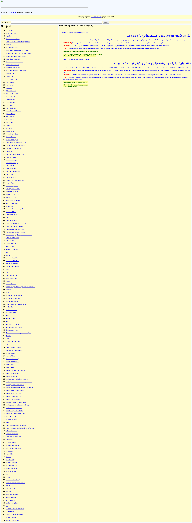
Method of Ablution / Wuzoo (14, 327)
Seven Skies (9, 454)
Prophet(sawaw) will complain (15, 385)
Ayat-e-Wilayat (10, 119)
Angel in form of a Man (12, 65)
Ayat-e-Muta (9, 105)
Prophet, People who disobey (14, 411)
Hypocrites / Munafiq (12, 243)
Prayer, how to (10, 367)
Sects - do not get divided (13, 448)
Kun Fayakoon (10, 307)
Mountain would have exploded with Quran (18, 333)
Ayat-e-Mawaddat (11, 96)
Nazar (7, 339)
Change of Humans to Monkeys (15, 145)
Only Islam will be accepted (14, 350)
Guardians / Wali (11, 212)
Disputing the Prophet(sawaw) (15, 180)
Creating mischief (11, 157)
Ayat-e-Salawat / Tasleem (13, 111)
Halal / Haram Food (11, 220)
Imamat (8, 255)
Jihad (7, 272)
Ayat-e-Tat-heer (10, 114)
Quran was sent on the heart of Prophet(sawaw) (20, 428)
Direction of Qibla (11, 177)
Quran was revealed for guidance (16, 425)
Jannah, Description (12, 264)
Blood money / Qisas (12, 140)
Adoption (8, 44)
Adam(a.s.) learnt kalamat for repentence (18, 42)
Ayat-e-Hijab (9, 76)
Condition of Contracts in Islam (15, 154)
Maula (7, 321)
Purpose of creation (11, 419)
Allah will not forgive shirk (13, 59)
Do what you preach (12, 186)
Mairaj (7, 315)
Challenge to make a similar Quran (16, 142)
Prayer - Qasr (10, 364)
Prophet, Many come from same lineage (18, 405)
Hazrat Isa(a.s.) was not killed (14, 226)
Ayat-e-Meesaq (10, 99)
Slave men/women (11, 465)
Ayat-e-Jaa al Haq (11, 91)
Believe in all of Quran (12, 134)
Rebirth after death (11, 431)
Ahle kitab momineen (12, 47)
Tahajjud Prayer (10, 488)
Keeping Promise (11, 284)
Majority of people (11, 318)
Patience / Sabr (10, 356)
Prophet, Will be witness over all (15, 413)
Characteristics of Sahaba (13, 148)
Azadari (8, 125)
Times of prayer (10, 500)
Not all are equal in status (13, 347)
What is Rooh (10, 511)
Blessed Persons (11, 137)
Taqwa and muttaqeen (12, 494)
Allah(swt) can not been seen (14, 62)
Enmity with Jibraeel (12, 191)
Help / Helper (10, 240)
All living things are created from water (17, 50)
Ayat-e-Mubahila (11, 102)
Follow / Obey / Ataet (12, 203)
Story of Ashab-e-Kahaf (12, 480)
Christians (9, 151)
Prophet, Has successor (13, 399)
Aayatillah (9, 36)
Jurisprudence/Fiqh (11, 278)
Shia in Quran (10, 460)
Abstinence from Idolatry (13, 39)
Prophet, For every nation (13, 396)
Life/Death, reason (11, 310)
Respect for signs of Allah (13, 437)
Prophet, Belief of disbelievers (15, 390)
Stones (8, 477)
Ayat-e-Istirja (9, 85)
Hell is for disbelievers (12, 238)
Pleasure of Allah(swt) (12, 359)
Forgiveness (9, 206)
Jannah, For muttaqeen (13, 266)
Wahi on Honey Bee (12, 503)
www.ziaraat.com (96, 17)
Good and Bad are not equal (14, 209)
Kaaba (8, 281)
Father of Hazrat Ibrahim (13, 200)
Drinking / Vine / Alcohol (13, 189)
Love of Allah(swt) (11, 313)
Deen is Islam (10, 174)
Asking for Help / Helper (13, 68)
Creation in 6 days (11, 160)
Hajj (7, 217)
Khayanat (8, 289)
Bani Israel (9, 128)
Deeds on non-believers (13, 171)
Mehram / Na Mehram (12, 324)
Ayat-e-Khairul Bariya (12, 93)
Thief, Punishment (11, 497)
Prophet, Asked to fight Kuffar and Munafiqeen (19, 388)
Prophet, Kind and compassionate (16, 402)
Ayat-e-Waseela (10, 117)
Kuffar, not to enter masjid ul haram (16, 304)
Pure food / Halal (11, 416)
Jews (7, 269)
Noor (7, 344)
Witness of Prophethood (13, 520)
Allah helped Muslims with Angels (16, 56)
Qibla (7, 422)
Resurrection (9, 439)
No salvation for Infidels (13, 341)
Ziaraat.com (13, 12)
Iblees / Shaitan (10, 246)
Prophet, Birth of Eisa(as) (13, 393)
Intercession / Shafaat (12, 261)
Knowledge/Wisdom (12, 301)
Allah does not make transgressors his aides (19, 53)
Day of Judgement (11, 168)
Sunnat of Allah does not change (15, 483)
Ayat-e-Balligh (10, 73)
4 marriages (9, 30)
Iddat (7, 252)
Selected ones (10, 451)
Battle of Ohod (10, 131)
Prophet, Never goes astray (14, 408)
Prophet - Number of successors (15, 370)
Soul (7, 474)
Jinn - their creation (11, 275)
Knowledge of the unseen (13, 298)
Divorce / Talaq (10, 183)
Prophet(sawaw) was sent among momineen (19, 382)
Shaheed (8, 457)
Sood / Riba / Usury (11, 471)
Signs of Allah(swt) (11, 462)
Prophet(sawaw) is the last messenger (17, 379)
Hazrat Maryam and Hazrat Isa (15, 229)
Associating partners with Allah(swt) (16, 70)
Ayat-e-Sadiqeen (11, 108)
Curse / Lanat (10, 166)
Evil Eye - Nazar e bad (12, 194)
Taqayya (8, 491)
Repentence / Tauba (12, 434)
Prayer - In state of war (12, 362)
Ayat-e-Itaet (9, 88)
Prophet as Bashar (11, 376)
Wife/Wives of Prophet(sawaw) (15, 514)
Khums (8, 292)
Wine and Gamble (11, 517)
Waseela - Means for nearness (15, 509)
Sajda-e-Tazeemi (11, 442)
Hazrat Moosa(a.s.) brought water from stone (19, 235)
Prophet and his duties (12, 373)
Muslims (8, 336)
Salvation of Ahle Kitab (12, 445)
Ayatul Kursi (9, 122)
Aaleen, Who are (11, 33)
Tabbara (8, 486)
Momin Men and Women (13, 330)
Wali (7, 506)
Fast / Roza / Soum (11, 197)
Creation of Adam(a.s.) (12, 163)
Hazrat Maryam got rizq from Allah (16, 232)
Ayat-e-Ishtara (10, 82)
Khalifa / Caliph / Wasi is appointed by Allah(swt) (20, 287)
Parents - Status (10, 353)
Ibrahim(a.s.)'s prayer (12, 249)
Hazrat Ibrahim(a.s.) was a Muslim (16, 223)
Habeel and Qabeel (11, 215)
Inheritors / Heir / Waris (12, 258)
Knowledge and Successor (14, 295)
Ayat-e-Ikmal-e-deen (12, 79)
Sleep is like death (11, 468)
